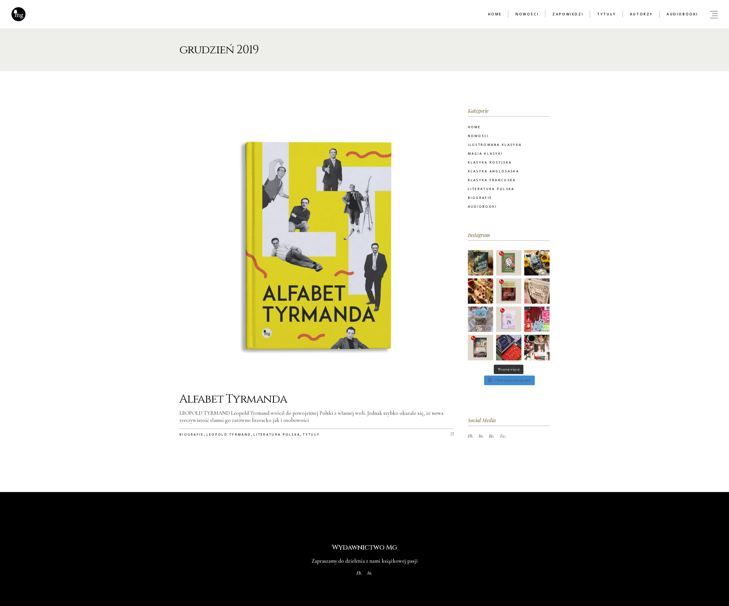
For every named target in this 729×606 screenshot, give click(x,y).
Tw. (502, 436)
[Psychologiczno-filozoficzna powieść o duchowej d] (508, 319)
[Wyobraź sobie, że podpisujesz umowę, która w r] (480, 291)
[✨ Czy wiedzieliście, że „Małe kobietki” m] (537, 291)
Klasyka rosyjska (490, 162)
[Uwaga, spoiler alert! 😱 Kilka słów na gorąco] (508, 347)
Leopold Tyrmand (228, 434)
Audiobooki (482, 206)
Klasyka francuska (492, 180)
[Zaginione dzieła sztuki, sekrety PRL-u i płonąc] (480, 263)
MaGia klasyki (485, 153)
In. (481, 436)
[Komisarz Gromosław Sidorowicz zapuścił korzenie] (480, 347)
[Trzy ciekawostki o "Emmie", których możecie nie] (537, 347)
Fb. (471, 436)
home (474, 127)
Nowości (478, 136)
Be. (491, 436)
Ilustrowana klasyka (495, 144)
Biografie (191, 434)
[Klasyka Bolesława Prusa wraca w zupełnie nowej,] (480, 319)
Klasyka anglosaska (493, 171)
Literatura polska (276, 434)
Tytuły (311, 434)
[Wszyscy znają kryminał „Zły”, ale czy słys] (537, 319)
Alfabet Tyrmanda (233, 399)
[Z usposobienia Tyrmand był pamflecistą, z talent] (508, 291)
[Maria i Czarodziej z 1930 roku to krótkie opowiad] (537, 263)
